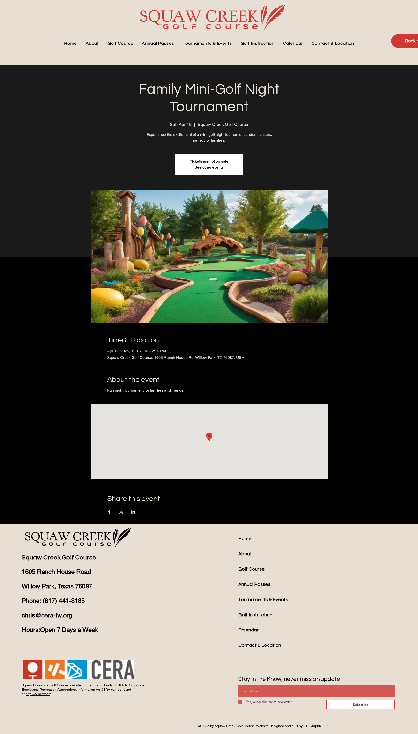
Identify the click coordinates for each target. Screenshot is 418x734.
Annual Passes (254, 584)
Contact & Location (259, 645)
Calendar (248, 630)
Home (245, 538)
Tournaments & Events (263, 599)
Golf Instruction (255, 614)
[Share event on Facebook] (109, 512)
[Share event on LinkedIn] (133, 512)
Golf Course (251, 569)
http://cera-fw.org (39, 694)
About (245, 553)
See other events (209, 167)
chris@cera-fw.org (47, 615)
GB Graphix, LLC (317, 726)
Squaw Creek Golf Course (59, 557)
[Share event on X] (121, 512)
